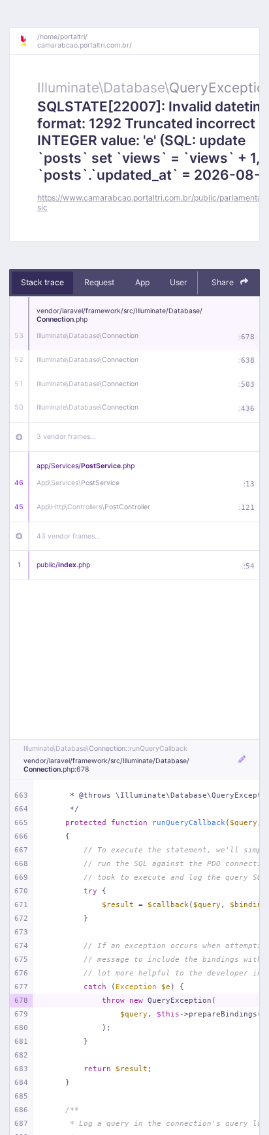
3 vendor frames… (66, 436)
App (142, 282)
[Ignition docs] (28, 41)
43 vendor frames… (69, 536)
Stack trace (42, 282)
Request (99, 282)
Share (224, 282)
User (178, 282)
